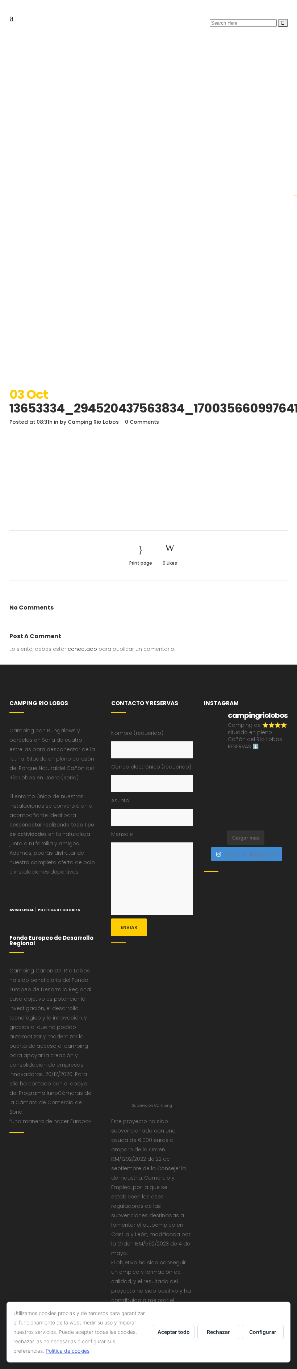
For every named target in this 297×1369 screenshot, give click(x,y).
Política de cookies (67, 1351)
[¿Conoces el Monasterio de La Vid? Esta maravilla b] (235, 764)
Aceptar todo (174, 1332)
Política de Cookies (59, 910)
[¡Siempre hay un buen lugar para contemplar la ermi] (235, 778)
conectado (82, 649)
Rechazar (218, 1332)
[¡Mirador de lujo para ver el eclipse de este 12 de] (256, 778)
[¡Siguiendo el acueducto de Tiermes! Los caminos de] (278, 764)
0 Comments (142, 422)
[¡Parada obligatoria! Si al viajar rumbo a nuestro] (278, 778)
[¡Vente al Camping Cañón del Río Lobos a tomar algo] (235, 805)
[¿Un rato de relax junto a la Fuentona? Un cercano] (256, 792)
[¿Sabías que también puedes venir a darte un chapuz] (213, 792)
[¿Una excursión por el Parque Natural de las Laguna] (278, 805)
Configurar (262, 1332)
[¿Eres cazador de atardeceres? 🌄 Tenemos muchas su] (256, 764)
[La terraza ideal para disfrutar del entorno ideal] (213, 764)
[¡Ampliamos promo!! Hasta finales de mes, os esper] (235, 819)
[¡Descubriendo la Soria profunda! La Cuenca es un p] (213, 805)
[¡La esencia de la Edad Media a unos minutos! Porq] (213, 819)
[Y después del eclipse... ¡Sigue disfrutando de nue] (213, 778)
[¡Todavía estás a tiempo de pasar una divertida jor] (235, 792)
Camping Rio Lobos (93, 422)
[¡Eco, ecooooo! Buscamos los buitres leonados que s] (278, 819)
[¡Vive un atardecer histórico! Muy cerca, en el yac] (278, 792)
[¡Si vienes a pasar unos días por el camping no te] (256, 805)
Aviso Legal (21, 910)
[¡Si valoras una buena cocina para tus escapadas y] (256, 819)
